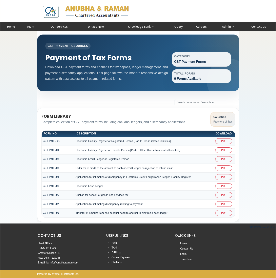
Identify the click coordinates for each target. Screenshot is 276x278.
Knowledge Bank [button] (139, 26)
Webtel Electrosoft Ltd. (65, 273)
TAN (114, 247)
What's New (96, 26)
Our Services (59, 26)
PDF (223, 141)
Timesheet (186, 259)
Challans (117, 262)
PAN (114, 242)
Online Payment (121, 257)
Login (183, 253)
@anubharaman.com (66, 262)
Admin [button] (227, 26)
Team (30, 26)
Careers (201, 26)
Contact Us (258, 26)
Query (178, 26)
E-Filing (116, 252)
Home (11, 26)
